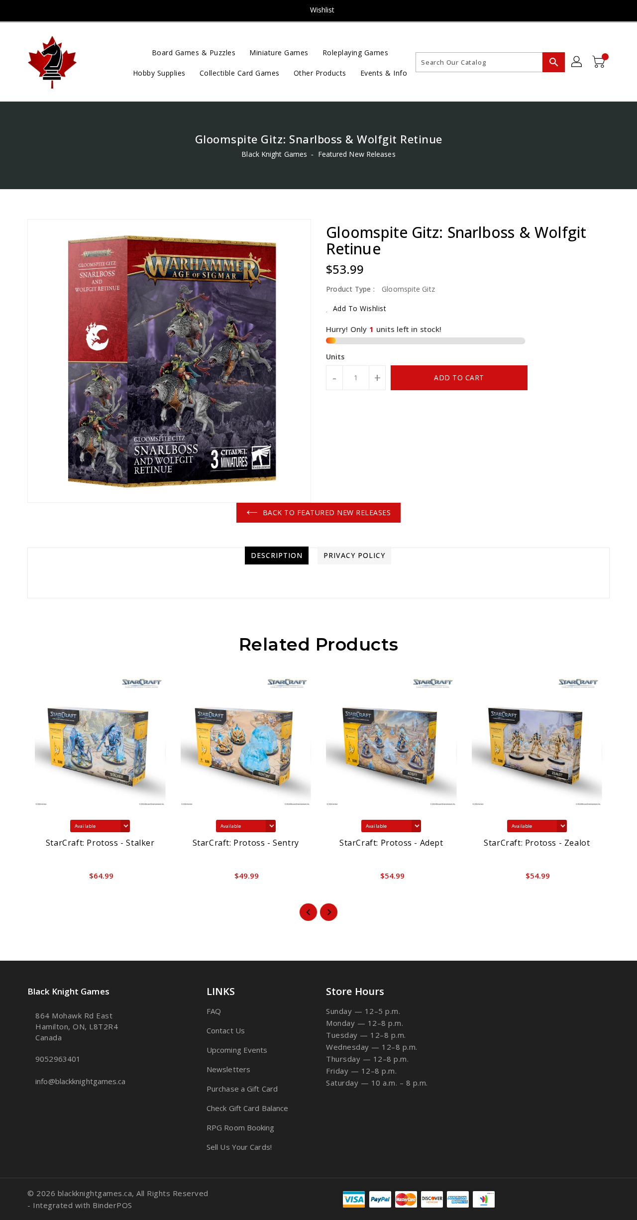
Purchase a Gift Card (242, 1089)
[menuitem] (194, 52)
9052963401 (58, 1059)
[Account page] (577, 62)
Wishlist (322, 9)
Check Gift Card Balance (247, 1108)
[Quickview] (43, 878)
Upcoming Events (237, 1050)
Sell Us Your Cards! (239, 1147)
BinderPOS (112, 1205)
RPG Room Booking (241, 1127)
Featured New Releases (357, 154)
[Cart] (600, 62)
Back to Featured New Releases (327, 512)
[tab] (277, 555)
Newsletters (228, 1069)
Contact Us (226, 1030)
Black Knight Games (274, 154)
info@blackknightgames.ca (80, 1081)
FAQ (214, 1011)
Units (335, 356)
